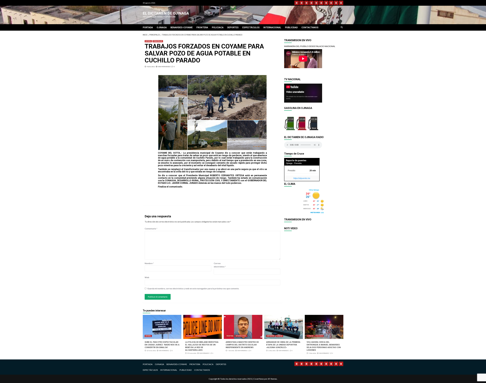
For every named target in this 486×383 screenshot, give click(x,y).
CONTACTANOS (309, 27)
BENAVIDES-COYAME (181, 27)
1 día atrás (231, 350)
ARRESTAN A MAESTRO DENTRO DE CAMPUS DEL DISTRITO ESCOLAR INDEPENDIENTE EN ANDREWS (242, 345)
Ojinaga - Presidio (294, 163)
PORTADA (148, 27)
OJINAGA (162, 27)
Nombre (149, 263)
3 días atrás (312, 353)
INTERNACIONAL (272, 27)
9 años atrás (151, 67)
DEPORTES (233, 27)
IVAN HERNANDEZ (164, 67)
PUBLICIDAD (291, 27)
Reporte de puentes (296, 160)
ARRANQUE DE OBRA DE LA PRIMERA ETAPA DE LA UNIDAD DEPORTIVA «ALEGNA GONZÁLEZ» (283, 345)
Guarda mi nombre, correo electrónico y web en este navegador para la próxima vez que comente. (193, 288)
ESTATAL (148, 41)
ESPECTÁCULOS (251, 27)
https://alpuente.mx (301, 178)
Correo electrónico (220, 265)
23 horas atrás (191, 353)
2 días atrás (272, 350)
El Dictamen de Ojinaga (166, 13)
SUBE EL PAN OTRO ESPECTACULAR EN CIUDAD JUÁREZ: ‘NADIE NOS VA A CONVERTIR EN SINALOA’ (162, 345)
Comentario (151, 228)
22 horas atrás (151, 350)
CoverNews (259, 379)
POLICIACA (218, 27)
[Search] (341, 27)
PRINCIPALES (157, 41)
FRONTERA (202, 27)
